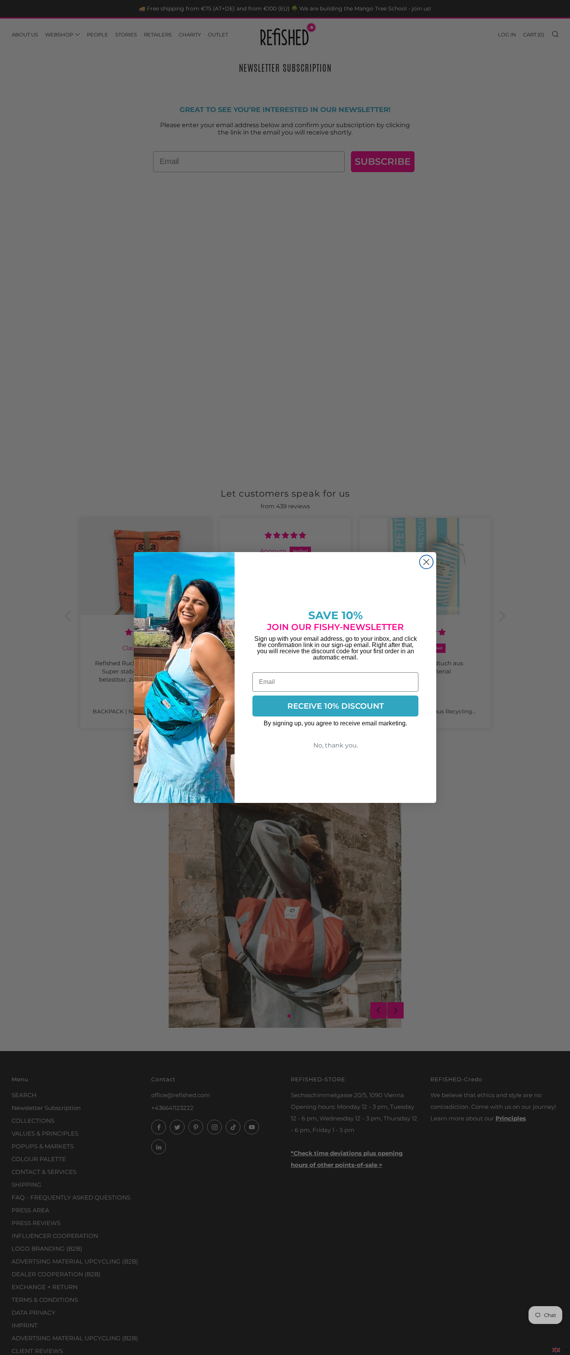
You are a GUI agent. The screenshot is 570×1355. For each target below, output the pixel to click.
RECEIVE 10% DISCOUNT (335, 706)
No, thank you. (335, 745)
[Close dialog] (426, 562)
